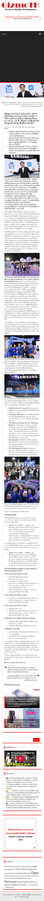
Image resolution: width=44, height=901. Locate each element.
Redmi (25, 878)
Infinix (34, 869)
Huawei (29, 869)
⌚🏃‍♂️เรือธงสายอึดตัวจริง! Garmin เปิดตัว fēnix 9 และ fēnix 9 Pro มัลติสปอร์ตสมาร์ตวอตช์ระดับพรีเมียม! (22, 786)
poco (8, 878)
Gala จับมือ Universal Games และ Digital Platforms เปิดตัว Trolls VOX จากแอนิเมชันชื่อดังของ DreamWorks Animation (22, 669)
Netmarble (23, 873)
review (29, 878)
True (36, 882)
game (13, 869)
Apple (11, 866)
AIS (8, 866)
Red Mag (27, 895)
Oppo (35, 872)
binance (19, 866)
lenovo (11, 873)
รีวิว (30, 885)
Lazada (6, 873)
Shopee (19, 882)
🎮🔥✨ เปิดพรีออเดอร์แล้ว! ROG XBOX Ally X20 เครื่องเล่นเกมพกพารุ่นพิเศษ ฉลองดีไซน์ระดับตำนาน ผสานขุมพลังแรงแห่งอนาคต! (22, 799)
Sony (33, 881)
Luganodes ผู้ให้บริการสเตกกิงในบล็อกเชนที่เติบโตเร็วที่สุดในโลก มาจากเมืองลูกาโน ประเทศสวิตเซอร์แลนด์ (21, 677)
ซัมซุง (19, 885)
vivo (6, 884)
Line (15, 873)
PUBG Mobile (13, 878)
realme (20, 878)
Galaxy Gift (14, 662)
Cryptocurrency (25, 866)
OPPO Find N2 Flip (9, 876)
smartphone (26, 882)
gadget (10, 869)
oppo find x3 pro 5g (20, 876)
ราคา (27, 885)
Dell (32, 867)
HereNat (19, 127)
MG (18, 873)
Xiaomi (15, 884)
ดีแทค (24, 885)
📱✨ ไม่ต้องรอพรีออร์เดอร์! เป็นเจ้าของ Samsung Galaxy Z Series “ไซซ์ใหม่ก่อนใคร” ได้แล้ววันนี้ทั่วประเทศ (22, 724)
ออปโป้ (33, 885)
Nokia (29, 873)
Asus (14, 866)
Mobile (6, 128)
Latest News (31, 127)
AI (5, 866)
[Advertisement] (22, 59)
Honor (24, 869)
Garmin (18, 869)
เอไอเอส (11, 887)
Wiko (9, 885)
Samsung (22, 662)
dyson (6, 869)
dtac (35, 866)
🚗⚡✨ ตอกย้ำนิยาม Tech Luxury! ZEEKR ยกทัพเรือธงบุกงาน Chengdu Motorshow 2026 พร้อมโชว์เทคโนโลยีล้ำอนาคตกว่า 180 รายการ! (23, 792)
